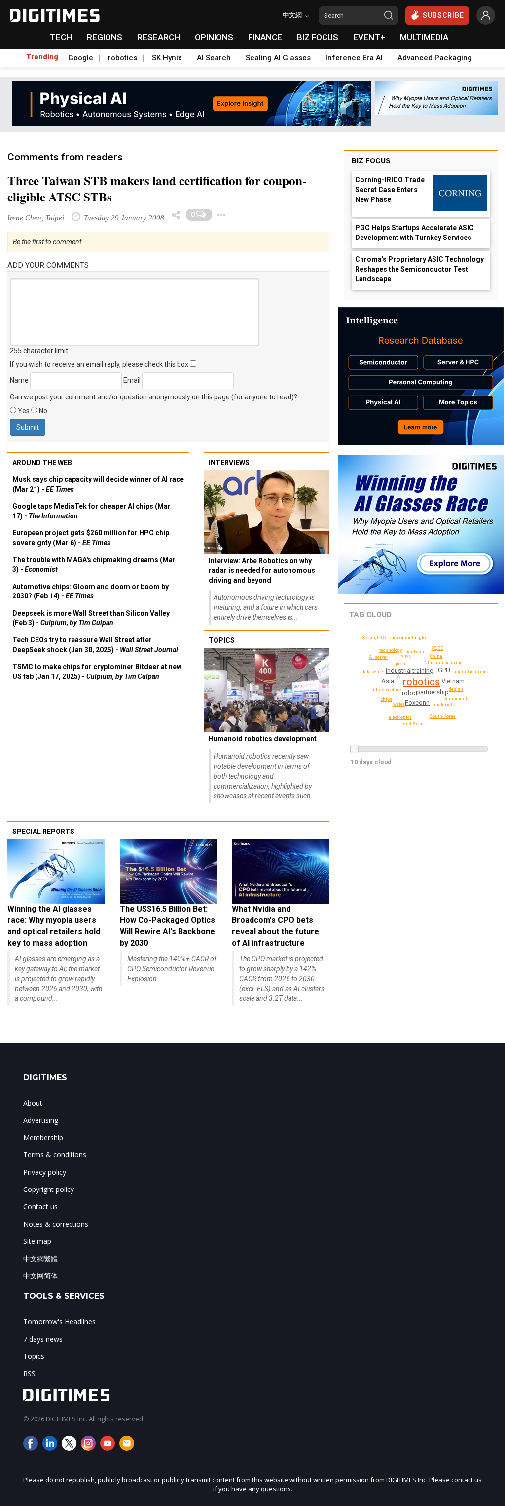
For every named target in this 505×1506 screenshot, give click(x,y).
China (436, 656)
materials (444, 704)
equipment (455, 698)
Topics (222, 640)
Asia (387, 681)
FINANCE (265, 37)
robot (410, 693)
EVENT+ (369, 37)
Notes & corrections (55, 1224)
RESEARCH (158, 37)
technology (390, 650)
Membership (43, 1137)
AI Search (214, 57)
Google (80, 57)
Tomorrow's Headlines (59, 1321)
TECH (61, 37)
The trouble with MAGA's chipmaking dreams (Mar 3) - (94, 565)
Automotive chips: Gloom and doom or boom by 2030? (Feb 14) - (90, 591)
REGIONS (104, 37)
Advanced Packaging (434, 57)
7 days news (43, 1339)
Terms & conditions (54, 1154)
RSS (29, 1373)
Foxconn (417, 702)
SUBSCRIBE (443, 15)
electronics (400, 717)
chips (386, 699)
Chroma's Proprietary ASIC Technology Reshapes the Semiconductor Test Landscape (419, 269)
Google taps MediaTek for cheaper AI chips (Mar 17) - (91, 511)
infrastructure (386, 689)
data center (373, 671)
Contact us (40, 1206)
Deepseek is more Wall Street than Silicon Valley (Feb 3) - (91, 618)
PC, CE (437, 648)
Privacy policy (44, 1172)
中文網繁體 (40, 1258)
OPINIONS (214, 37)
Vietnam (453, 681)
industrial (399, 670)
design (456, 689)
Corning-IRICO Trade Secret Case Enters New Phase (390, 189)
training (422, 670)
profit (401, 663)
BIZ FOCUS (317, 37)
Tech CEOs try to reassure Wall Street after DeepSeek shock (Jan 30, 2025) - (95, 645)
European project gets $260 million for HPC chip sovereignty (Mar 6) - (90, 538)
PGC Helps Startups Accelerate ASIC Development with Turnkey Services (414, 232)
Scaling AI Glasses (278, 57)
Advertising (40, 1120)
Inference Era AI (354, 57)
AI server (378, 657)
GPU (444, 670)
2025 (406, 656)
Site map (37, 1241)
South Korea (443, 716)
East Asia (412, 723)
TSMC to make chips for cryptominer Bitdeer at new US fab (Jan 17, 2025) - (96, 671)
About (32, 1103)
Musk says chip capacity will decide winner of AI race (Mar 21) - (98, 484)
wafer (399, 704)
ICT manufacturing (443, 662)
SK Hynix (167, 57)
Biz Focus (371, 161)
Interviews (229, 463)
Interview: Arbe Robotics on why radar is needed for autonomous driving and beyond (262, 570)
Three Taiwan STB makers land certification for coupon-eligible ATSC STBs (156, 188)
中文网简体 (40, 1275)
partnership (432, 692)
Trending (42, 57)
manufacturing (471, 671)
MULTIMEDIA (424, 37)
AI (399, 676)
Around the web (42, 463)
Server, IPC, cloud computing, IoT (395, 637)
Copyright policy (48, 1189)
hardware (415, 651)
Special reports (43, 831)
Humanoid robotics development (263, 739)
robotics (122, 57)
